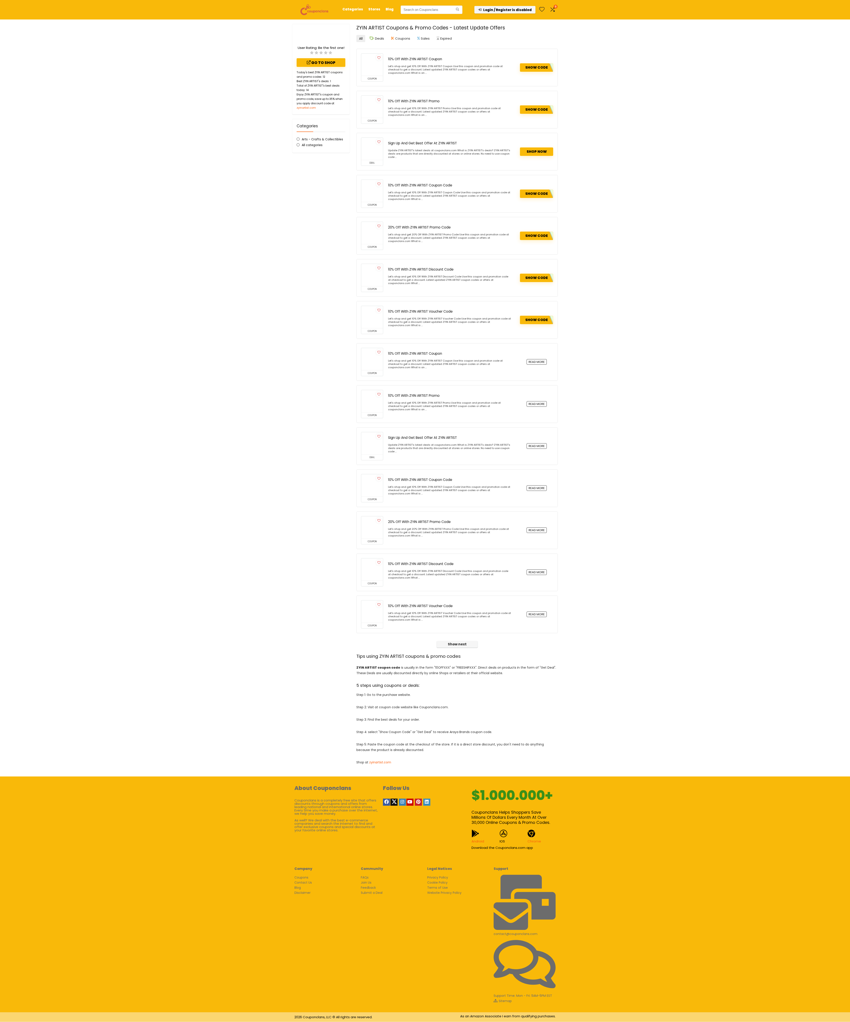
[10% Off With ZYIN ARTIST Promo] (372, 107)
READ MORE (537, 362)
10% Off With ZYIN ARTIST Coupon (415, 59)
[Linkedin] (426, 802)
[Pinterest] (418, 802)
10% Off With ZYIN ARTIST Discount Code (421, 269)
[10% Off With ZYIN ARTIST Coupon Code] (372, 191)
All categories (312, 145)
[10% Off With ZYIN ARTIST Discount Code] (372, 275)
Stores (374, 9)
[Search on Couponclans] (457, 10)
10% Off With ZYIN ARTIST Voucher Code (420, 311)
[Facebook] (386, 802)
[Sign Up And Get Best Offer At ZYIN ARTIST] (372, 149)
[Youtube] (409, 802)
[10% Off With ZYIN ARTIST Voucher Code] (372, 317)
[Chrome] (531, 833)
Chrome (534, 841)
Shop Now (537, 151)
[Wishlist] (542, 9)
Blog (390, 9)
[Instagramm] (402, 802)
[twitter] (394, 802)
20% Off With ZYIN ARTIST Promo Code (419, 227)
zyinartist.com (306, 108)
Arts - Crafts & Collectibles (322, 139)
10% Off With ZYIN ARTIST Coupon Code (420, 185)
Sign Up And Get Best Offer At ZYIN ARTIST (422, 143)
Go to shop (323, 62)
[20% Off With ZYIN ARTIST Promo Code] (372, 233)
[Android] (475, 833)
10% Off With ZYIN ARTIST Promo (414, 101)
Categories (352, 9)
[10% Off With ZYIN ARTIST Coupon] (372, 65)
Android (477, 841)
